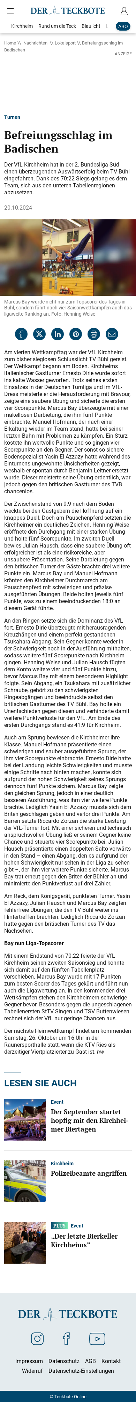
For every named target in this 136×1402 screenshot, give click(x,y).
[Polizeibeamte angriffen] (25, 1180)
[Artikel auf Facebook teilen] (21, 334)
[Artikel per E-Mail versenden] (112, 334)
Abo (123, 26)
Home (10, 43)
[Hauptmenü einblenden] (12, 11)
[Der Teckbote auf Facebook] (66, 1338)
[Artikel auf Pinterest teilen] (75, 334)
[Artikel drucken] (94, 334)
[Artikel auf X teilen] (39, 334)
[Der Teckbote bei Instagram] (37, 1338)
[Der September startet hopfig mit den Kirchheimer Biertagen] (25, 1119)
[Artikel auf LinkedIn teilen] (57, 334)
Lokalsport (65, 43)
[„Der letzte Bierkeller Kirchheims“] (25, 1242)
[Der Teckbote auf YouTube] (97, 1338)
